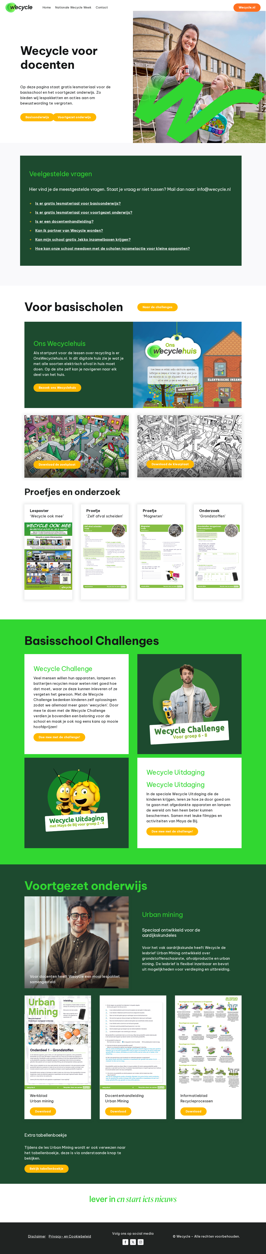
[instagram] (140, 1242)
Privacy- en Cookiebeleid (70, 1236)
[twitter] (133, 1242)
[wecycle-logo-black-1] (18, 4)
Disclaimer (37, 1236)
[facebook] (125, 1242)
